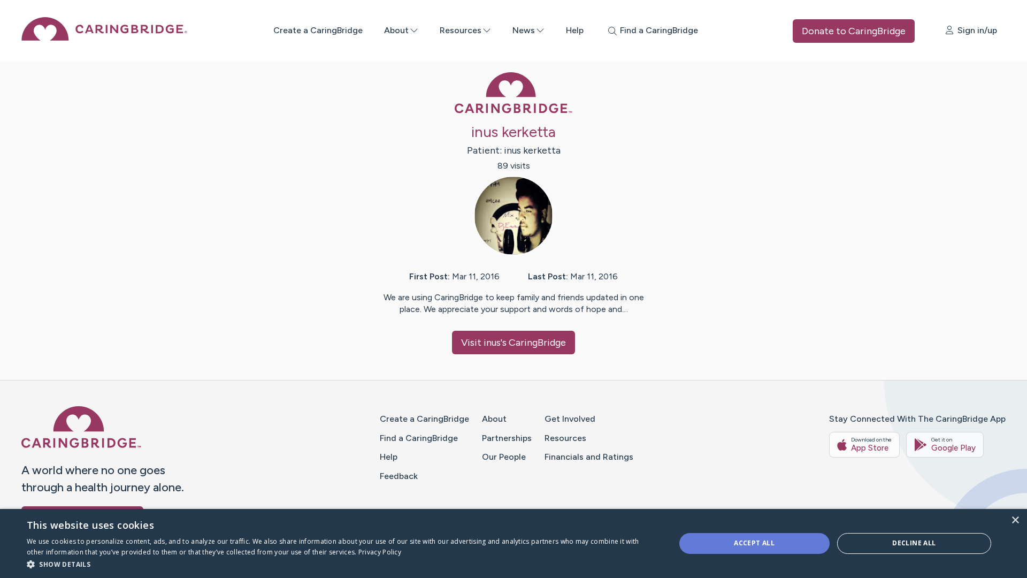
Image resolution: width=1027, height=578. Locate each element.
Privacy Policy (379, 552)
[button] (341, 564)
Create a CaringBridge (318, 30)
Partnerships (507, 438)
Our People (504, 457)
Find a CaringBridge (419, 438)
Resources (460, 30)
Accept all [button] (754, 542)
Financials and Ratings (589, 457)
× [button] (1015, 520)
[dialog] (513, 543)
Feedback (399, 476)
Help (575, 30)
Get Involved (570, 419)
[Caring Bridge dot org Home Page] (104, 38)
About (396, 30)
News (523, 30)
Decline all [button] (914, 542)
